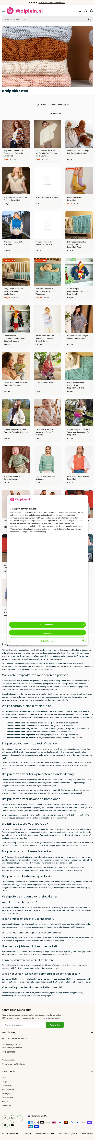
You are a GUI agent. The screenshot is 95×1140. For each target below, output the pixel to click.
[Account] (85, 10)
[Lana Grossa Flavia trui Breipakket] (47, 459)
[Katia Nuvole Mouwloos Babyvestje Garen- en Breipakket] (47, 412)
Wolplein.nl (13, 1133)
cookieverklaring (39, 532)
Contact (27, 1133)
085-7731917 (9, 1059)
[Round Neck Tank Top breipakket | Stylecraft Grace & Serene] (47, 319)
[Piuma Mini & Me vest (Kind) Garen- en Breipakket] (16, 366)
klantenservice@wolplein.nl (15, 1064)
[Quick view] (27, 145)
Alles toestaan (46, 625)
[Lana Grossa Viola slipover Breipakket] (79, 459)
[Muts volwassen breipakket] (47, 180)
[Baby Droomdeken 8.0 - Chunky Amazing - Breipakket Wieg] (79, 225)
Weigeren (47, 633)
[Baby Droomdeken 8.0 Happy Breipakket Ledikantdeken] (16, 272)
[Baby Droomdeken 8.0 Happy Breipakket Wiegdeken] (47, 272)
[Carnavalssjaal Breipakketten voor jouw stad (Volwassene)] (16, 319)
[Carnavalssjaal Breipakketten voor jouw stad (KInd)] (79, 272)
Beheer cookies (86, 1133)
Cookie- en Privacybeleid (67, 1133)
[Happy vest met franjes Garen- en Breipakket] (79, 319)
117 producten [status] (55, 113)
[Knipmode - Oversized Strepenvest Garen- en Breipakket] (16, 134)
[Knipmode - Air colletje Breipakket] (16, 225)
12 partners (73, 521)
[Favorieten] (80, 11)
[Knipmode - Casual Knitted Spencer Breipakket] (16, 180)
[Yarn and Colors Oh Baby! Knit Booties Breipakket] (79, 134)
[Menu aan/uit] (3, 10)
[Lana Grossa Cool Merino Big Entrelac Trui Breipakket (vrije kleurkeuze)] (47, 134)
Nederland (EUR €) (39, 1116)
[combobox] (47, 19)
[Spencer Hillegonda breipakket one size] (47, 225)
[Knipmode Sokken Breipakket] (79, 180)
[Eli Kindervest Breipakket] (47, 366)
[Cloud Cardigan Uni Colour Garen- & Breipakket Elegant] (16, 412)
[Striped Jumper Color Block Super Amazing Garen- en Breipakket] (79, 412)
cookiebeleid (32, 526)
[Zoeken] (89, 19)
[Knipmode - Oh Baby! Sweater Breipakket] (16, 459)
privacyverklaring (17, 526)
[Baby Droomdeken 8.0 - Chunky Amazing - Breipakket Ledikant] (79, 366)
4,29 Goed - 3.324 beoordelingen (52, 2)
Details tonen (47, 641)
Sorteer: (57, 105)
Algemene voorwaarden (44, 1133)
